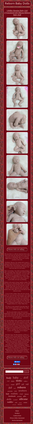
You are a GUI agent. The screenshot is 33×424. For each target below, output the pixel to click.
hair (7, 394)
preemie (10, 391)
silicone (23, 399)
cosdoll (15, 400)
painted (20, 402)
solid (16, 402)
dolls (9, 399)
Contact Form (17, 415)
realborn (25, 381)
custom (25, 402)
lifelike (19, 381)
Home (17, 410)
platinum (19, 396)
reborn (21, 387)
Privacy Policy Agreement (17, 418)
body (8, 377)
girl (18, 383)
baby (16, 377)
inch (15, 388)
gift (23, 384)
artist (14, 404)
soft (27, 384)
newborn (23, 390)
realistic (14, 393)
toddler (10, 402)
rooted (12, 384)
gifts (24, 396)
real (8, 381)
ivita (21, 378)
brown (27, 394)
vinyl (21, 394)
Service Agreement (17, 420)
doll (26, 377)
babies (12, 381)
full (10, 387)
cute (15, 391)
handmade (12, 396)
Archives (17, 413)
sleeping (7, 384)
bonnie (20, 404)
